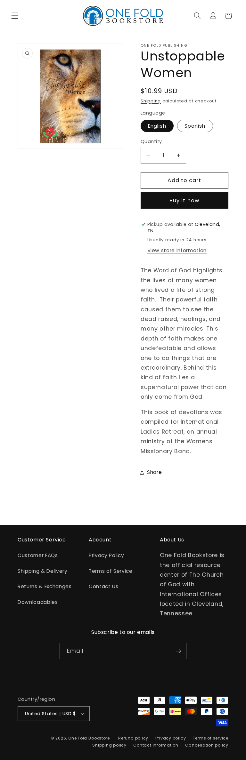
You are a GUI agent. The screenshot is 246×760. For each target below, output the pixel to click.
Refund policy (133, 738)
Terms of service (210, 738)
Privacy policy (170, 738)
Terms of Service (111, 571)
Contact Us (104, 586)
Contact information (155, 745)
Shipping (151, 101)
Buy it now (184, 200)
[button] (14, 15)
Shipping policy (109, 745)
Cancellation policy (206, 745)
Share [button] (154, 472)
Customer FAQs (38, 555)
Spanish (195, 126)
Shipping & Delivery (43, 571)
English (157, 126)
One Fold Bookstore (89, 738)
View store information (177, 250)
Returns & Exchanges (45, 586)
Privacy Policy (106, 555)
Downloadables (38, 602)
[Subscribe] (178, 651)
